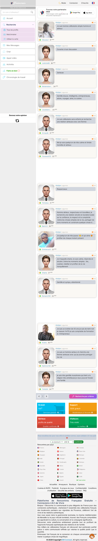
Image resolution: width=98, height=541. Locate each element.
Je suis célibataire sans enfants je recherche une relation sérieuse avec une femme (74, 120)
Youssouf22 (46, 156)
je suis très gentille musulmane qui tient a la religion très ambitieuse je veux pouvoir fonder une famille (75, 377)
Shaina (44, 273)
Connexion (73, 3)
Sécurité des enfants (66, 491)
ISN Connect (67, 540)
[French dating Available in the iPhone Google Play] (75, 494)
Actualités (53, 484)
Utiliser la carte (12, 39)
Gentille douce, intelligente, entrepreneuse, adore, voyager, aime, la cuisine (73, 97)
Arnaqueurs (63, 484)
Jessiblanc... (46, 110)
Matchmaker (11, 34)
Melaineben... (47, 86)
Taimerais (19, 3)
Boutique (72, 484)
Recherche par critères (84, 396)
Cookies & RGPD (44, 488)
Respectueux (62, 189)
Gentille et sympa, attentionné (68, 282)
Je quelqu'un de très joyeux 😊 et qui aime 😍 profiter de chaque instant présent (75, 237)
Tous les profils (12, 30)
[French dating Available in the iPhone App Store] (59, 494)
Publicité (55, 488)
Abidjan (58, 22)
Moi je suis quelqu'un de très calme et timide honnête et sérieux (74, 143)
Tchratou (45, 203)
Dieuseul (45, 40)
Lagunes (65, 22)
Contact (78, 491)
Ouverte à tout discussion (67, 49)
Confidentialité (81, 488)
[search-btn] (32, 12)
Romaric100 (46, 296)
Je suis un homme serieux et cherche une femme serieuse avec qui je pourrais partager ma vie (74, 354)
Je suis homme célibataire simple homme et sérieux (74, 27)
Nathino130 (46, 366)
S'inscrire (84, 3)
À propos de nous (67, 488)
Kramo (44, 343)
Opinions (81, 484)
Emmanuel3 (46, 249)
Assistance (92, 536)
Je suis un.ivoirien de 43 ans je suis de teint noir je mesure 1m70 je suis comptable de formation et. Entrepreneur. (75, 331)
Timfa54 (45, 389)
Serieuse (60, 73)
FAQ (84, 491)
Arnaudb (45, 133)
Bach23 (45, 226)
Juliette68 (46, 63)
